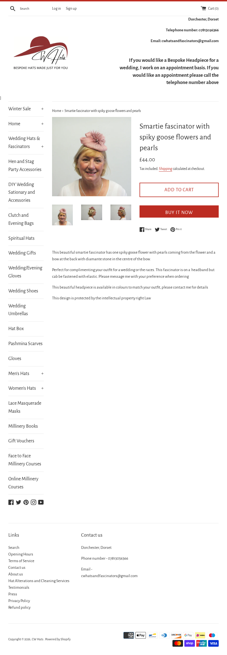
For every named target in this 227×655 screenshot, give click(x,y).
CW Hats (38, 639)
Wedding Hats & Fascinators (26, 142)
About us (15, 574)
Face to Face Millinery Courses (24, 460)
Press (12, 594)
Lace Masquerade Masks (24, 407)
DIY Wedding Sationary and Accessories (21, 192)
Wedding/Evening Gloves (25, 272)
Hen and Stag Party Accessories (25, 165)
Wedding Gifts (22, 253)
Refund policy (19, 607)
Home (26, 123)
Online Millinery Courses (23, 483)
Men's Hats (26, 373)
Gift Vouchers (21, 441)
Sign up (71, 9)
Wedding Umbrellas (18, 310)
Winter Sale (26, 108)
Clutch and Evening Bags (21, 219)
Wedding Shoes (23, 291)
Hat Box (16, 328)
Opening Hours (20, 554)
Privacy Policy (19, 601)
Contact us (16, 567)
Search (13, 548)
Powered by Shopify (58, 639)
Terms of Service (21, 561)
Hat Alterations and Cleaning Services (38, 581)
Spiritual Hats (21, 238)
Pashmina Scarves (25, 343)
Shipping (165, 169)
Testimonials (18, 587)
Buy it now (179, 212)
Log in (56, 9)
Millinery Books (23, 426)
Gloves (14, 358)
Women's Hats (26, 388)
